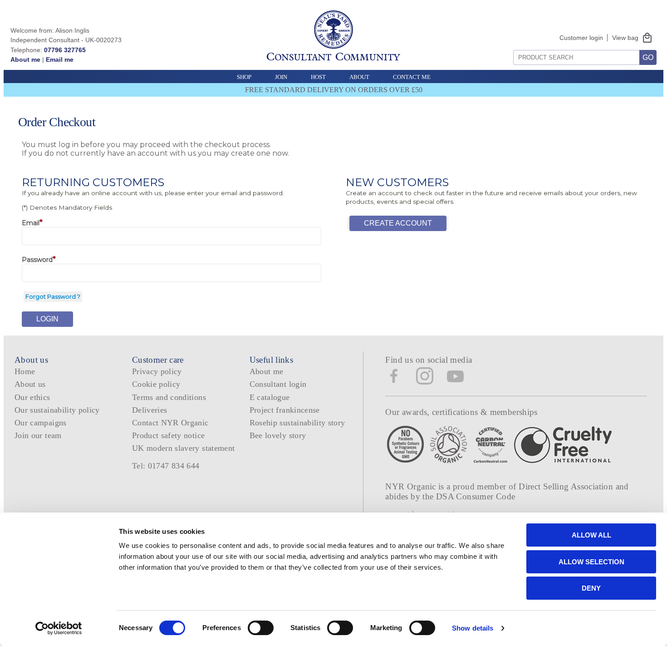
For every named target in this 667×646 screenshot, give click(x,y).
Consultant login (278, 384)
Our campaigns (41, 422)
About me (25, 59)
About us (30, 384)
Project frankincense (285, 409)
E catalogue (270, 397)
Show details (472, 628)
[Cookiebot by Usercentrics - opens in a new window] (58, 628)
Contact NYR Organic (170, 422)
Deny (591, 588)
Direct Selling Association (567, 486)
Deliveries (149, 409)
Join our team (38, 435)
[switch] (261, 628)
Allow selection (591, 562)
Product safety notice (168, 435)
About (359, 77)
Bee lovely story (278, 435)
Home (25, 371)
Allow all (591, 535)
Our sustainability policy (57, 409)
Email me (60, 59)
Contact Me (412, 77)
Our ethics (32, 397)
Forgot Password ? (52, 296)
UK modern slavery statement (183, 448)
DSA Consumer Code (475, 496)
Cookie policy (156, 384)
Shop (244, 77)
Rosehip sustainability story (297, 422)
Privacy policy (157, 371)
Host (318, 77)
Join (281, 77)
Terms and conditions (169, 397)
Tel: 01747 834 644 (166, 465)
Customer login (581, 37)
